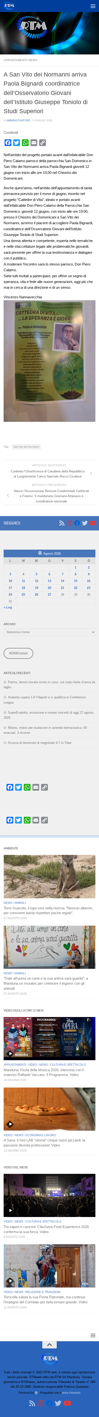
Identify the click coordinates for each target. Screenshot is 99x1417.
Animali (20, 902)
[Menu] (93, 6)
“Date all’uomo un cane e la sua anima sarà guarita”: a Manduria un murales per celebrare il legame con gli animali (46, 983)
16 (88, 581)
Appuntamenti (15, 60)
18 (23, 588)
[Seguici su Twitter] (85, 523)
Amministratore (18, 120)
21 (62, 588)
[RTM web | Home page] (10, 6)
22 (75, 588)
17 (10, 588)
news (33, 60)
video (32, 1064)
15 (75, 581)
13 (49, 581)
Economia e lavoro (40, 1135)
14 (62, 581)
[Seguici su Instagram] (69, 523)
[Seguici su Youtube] (92, 523)
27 (49, 594)
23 (88, 588)
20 (49, 588)
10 (10, 581)
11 (23, 581)
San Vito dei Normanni (26, 446)
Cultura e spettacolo (68, 1064)
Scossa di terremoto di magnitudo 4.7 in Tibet (39, 743)
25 (23, 594)
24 (10, 594)
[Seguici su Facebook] (77, 523)
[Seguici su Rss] (62, 523)
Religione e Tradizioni (43, 1292)
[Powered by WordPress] (36, 1392)
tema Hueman (71, 1392)
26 (36, 594)
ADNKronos (18, 653)
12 (36, 581)
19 (36, 588)
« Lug (8, 607)
